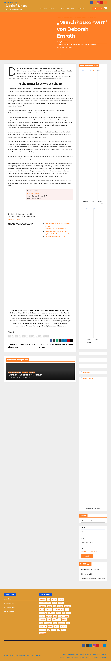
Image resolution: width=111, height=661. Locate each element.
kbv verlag (43, 613)
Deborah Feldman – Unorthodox (55, 236)
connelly (54, 599)
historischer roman (58, 609)
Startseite (43, 8)
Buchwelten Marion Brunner (90, 569)
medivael (49, 616)
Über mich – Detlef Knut (92, 657)
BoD (48, 599)
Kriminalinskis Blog (87, 574)
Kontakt (62, 657)
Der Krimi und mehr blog (65, 18)
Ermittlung (42, 606)
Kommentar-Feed (10, 607)
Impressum (71, 8)
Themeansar (37, 655)
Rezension (61, 623)
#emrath (93, 45)
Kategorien (53, 8)
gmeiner (60, 606)
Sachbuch (63, 626)
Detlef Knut (16, 6)
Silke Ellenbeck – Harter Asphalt (55, 229)
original (64, 619)
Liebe (68, 613)
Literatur (25, 372)
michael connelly (63, 616)
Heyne (42, 609)
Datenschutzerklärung (88, 551)
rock (68, 623)
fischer (49, 606)
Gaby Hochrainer (80, 18)
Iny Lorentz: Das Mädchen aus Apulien (58, 234)
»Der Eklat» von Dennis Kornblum (25, 375)
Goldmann (67, 606)
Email (82, 538)
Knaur (58, 613)
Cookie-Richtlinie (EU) (85, 654)
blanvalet (42, 599)
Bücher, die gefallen (14, 219)
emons (54, 602)
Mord (49, 619)
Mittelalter (42, 619)
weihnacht (43, 633)
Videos (62, 8)
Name (83, 527)
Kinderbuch (51, 613)
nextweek (32, 372)
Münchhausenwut (33, 193)
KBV (67, 609)
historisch (48, 609)
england (61, 602)
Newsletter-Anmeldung (71, 657)
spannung (43, 630)
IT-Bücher (81, 8)
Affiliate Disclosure (73, 654)
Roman (50, 626)
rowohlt (56, 626)
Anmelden (7, 599)
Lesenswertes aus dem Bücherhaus (93, 578)
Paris (41, 623)
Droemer (61, 599)
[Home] (37, 8)
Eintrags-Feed (9, 603)
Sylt (49, 630)
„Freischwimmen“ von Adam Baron (56, 231)
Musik (54, 619)
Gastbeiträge (92, 18)
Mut (59, 619)
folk (54, 606)
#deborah (74, 45)
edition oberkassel (45, 602)
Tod (58, 630)
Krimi (63, 613)
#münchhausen (62, 47)
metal (55, 616)
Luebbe (42, 616)
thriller (53, 630)
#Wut (70, 47)
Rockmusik (43, 626)
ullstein (64, 630)
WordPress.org (9, 612)
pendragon (48, 623)
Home (64, 654)
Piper (54, 623)
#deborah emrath (84, 45)
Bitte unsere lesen (90, 550)
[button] (90, 8)
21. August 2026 (14, 377)
